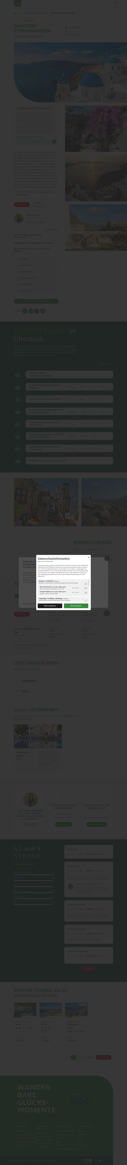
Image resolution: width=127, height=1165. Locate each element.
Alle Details (75, 588)
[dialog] (63, 582)
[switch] (85, 583)
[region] (63, 590)
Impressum (41, 561)
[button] (83, 584)
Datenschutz (49, 561)
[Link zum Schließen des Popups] (88, 557)
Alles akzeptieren (76, 606)
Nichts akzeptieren (50, 606)
